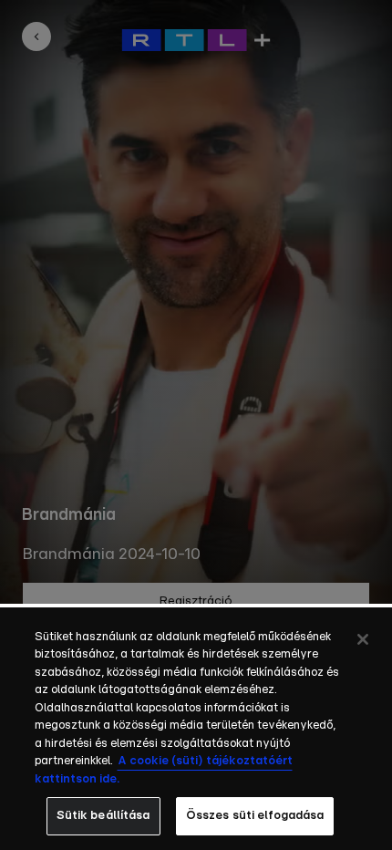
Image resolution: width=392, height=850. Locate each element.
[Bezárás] (363, 639)
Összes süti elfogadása (255, 816)
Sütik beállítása (103, 816)
